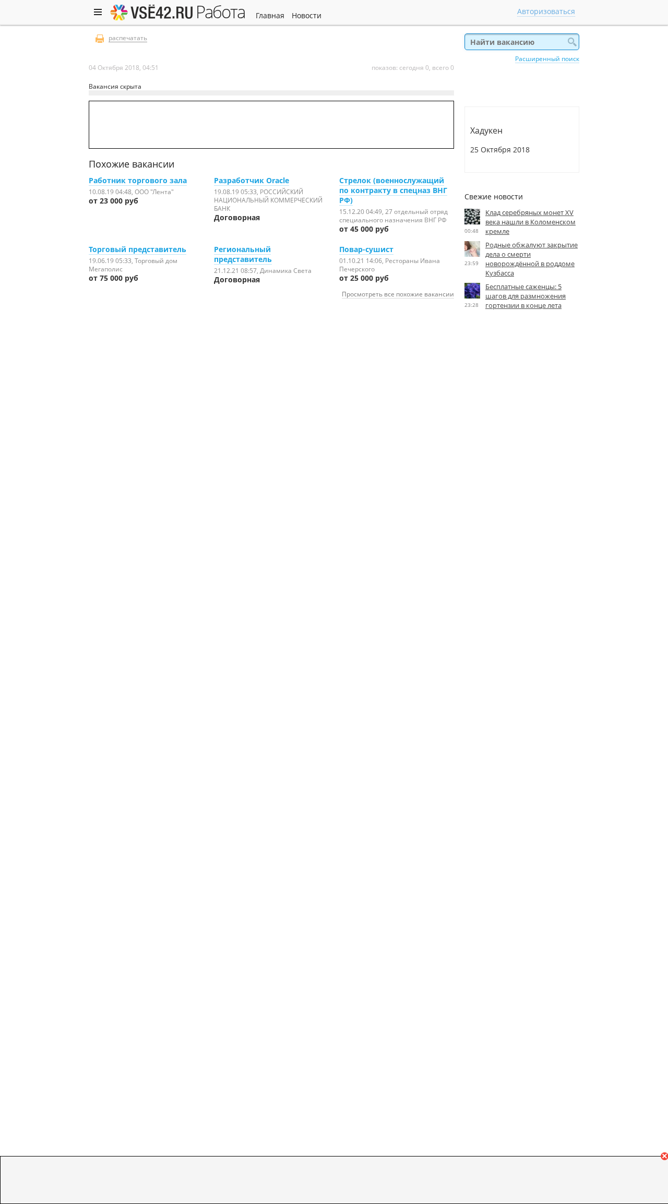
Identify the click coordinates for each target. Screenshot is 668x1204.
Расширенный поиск (547, 58)
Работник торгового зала (138, 180)
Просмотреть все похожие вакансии (398, 294)
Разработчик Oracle (251, 180)
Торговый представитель (137, 249)
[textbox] (521, 41)
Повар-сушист (366, 249)
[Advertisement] (521, 414)
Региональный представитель (243, 254)
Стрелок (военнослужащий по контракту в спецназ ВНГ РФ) (393, 190)
